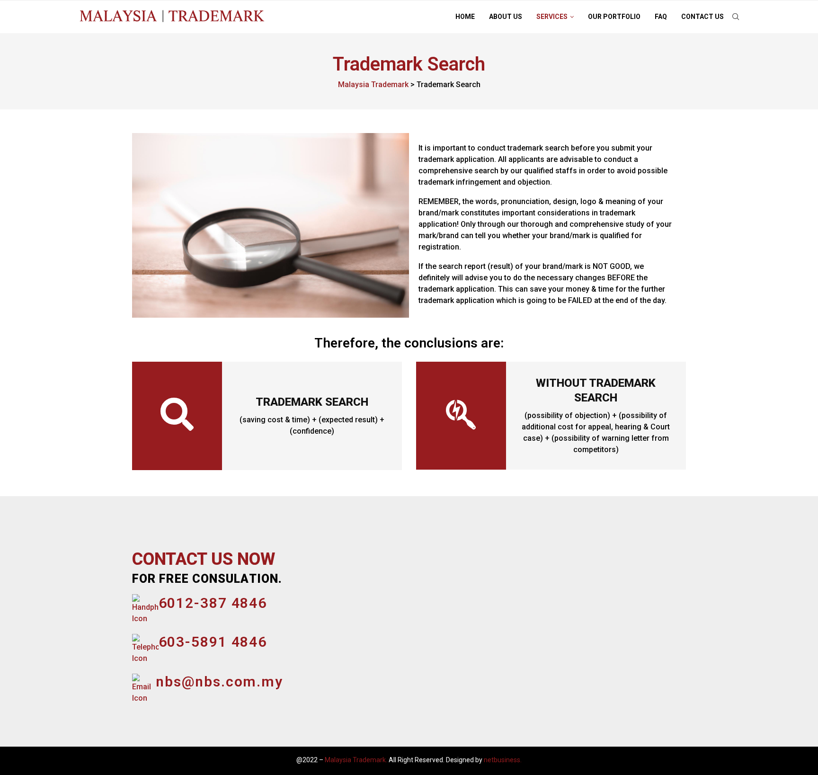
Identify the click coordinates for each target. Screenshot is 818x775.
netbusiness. (503, 760)
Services (552, 16)
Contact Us (702, 16)
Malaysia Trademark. (356, 760)
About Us (505, 16)
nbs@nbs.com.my (219, 681)
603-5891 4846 (213, 641)
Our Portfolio (614, 16)
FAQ (661, 16)
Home (465, 16)
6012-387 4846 (213, 603)
